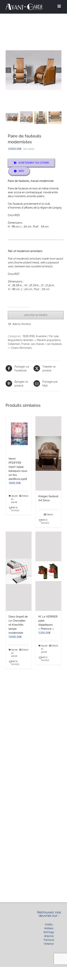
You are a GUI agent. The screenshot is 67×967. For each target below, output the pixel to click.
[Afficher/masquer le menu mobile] (59, 6)
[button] (19, 324)
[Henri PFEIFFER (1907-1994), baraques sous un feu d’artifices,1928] (18, 434)
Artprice (49, 936)
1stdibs (49, 924)
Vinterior (49, 943)
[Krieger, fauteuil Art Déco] (48, 453)
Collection (14, 344)
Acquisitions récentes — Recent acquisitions (34, 340)
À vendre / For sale (47, 336)
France (25, 344)
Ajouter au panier (35, 315)
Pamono (49, 940)
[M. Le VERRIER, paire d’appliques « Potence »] (48, 571)
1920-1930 (29, 336)
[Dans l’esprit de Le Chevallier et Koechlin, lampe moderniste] (18, 571)
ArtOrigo (49, 932)
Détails (25, 495)
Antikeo (48, 928)
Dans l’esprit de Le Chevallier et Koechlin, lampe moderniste (18, 624)
